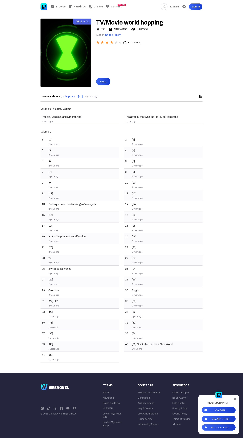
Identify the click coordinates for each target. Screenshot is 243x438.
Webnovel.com (43, 6)
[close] (235, 399)
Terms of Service (181, 419)
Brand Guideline (111, 403)
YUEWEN (108, 408)
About (106, 392)
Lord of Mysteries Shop (112, 424)
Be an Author (179, 398)
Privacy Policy (179, 408)
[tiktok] (48, 408)
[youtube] (68, 408)
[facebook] (61, 408)
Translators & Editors (149, 392)
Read (103, 81)
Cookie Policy (179, 413)
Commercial (144, 398)
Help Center (178, 403)
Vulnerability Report (148, 424)
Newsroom (108, 398)
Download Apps (180, 392)
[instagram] (42, 408)
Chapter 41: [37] (73, 96)
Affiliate (176, 424)
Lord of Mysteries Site (112, 415)
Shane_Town (113, 34)
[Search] (164, 6)
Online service (145, 419)
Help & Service (145, 408)
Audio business (146, 403)
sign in (196, 6)
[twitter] (55, 408)
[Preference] (184, 6)
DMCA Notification (148, 413)
